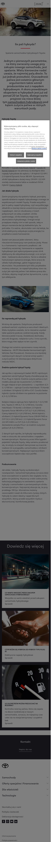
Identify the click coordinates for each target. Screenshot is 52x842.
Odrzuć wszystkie (16, 155)
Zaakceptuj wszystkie (34, 155)
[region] (25, 143)
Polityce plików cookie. (39, 148)
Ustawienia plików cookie (26, 161)
